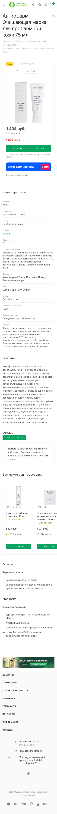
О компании (10, 682)
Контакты (9, 714)
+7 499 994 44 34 (29, 741)
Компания (9, 675)
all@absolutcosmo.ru (31, 750)
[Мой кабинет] (45, 5)
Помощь (8, 730)
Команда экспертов (15, 690)
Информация (11, 722)
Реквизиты (9, 706)
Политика (9, 698)
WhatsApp (28, 773)
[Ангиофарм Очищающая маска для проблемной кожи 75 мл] (28, 100)
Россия (6, 233)
